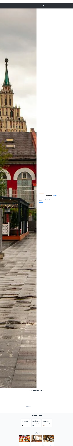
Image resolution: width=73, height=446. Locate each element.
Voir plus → (41, 202)
